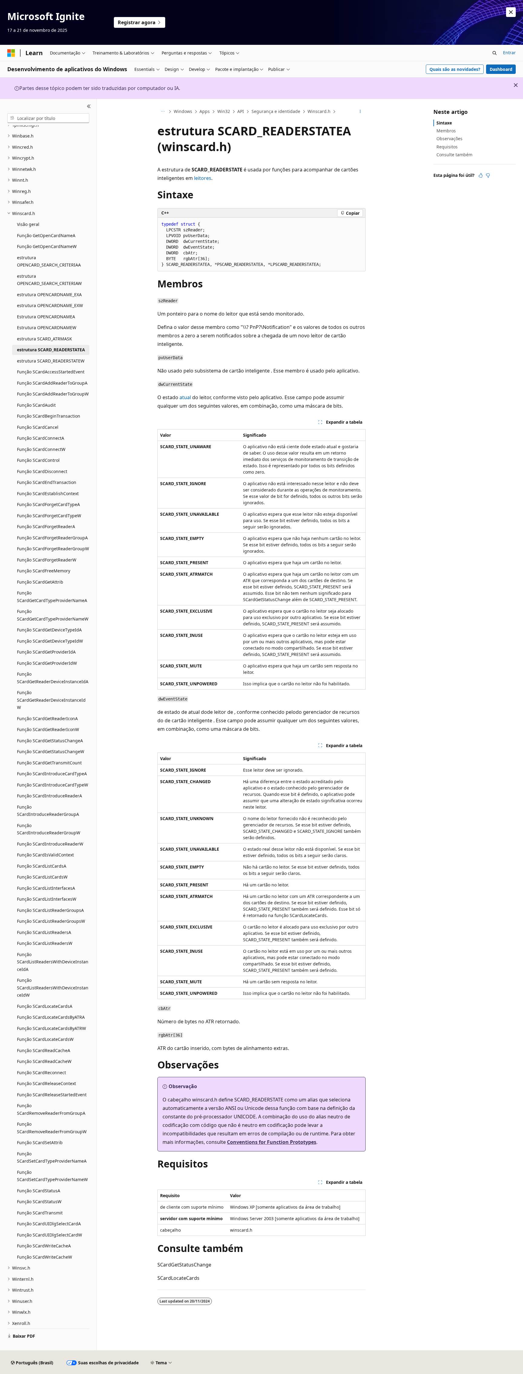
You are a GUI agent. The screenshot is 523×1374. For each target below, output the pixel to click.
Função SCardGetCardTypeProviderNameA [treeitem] (52, 596)
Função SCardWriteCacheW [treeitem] (44, 1257)
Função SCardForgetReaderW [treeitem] (46, 560)
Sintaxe (444, 123)
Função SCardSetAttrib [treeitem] (40, 1142)
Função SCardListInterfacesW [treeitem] (46, 899)
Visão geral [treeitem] (28, 224)
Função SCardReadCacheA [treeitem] (43, 1050)
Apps (204, 111)
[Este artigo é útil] (480, 175)
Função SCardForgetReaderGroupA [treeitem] (52, 538)
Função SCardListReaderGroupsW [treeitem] (51, 921)
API (240, 111)
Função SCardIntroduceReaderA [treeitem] (49, 796)
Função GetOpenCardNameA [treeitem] (46, 235)
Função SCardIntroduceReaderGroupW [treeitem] (48, 829)
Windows (183, 111)
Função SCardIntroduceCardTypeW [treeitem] (52, 785)
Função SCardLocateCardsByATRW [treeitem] (51, 1028)
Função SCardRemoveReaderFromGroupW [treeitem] (52, 1127)
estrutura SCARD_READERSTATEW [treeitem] (50, 361)
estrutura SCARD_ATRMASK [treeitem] (44, 339)
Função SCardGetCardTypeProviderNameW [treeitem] (52, 615)
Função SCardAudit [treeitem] (36, 405)
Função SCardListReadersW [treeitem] (44, 943)
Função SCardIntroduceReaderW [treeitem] (50, 844)
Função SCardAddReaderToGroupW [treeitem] (53, 394)
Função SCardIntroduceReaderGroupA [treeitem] (48, 810)
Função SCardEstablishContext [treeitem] (48, 493)
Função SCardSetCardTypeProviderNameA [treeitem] (52, 1157)
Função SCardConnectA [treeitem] (40, 438)
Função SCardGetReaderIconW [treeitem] (48, 729)
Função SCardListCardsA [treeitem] (41, 866)
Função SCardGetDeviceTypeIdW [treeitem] (50, 641)
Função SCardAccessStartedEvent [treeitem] (50, 372)
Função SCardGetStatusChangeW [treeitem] (50, 751)
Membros (446, 131)
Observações (449, 138)
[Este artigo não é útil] (488, 175)
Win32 (223, 111)
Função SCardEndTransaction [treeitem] (46, 482)
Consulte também (454, 154)
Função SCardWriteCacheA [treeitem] (44, 1246)
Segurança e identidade (276, 111)
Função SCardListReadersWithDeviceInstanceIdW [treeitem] (52, 987)
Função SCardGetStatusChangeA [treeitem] (50, 740)
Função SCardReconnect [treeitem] (41, 1072)
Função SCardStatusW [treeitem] (39, 1201)
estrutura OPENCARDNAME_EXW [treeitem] (50, 305)
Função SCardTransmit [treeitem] (40, 1213)
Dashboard (501, 69)
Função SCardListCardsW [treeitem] (42, 877)
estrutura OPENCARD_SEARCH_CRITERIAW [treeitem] (49, 279)
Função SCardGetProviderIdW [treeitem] (47, 663)
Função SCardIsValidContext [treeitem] (45, 855)
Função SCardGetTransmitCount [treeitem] (49, 763)
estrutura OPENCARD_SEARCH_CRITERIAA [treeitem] (49, 261)
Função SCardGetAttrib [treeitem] (40, 582)
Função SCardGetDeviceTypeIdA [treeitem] (49, 630)
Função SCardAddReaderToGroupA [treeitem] (52, 383)
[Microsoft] (11, 53)
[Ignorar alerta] (511, 12)
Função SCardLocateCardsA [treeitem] (44, 1006)
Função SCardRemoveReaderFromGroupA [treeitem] (51, 1109)
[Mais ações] (360, 112)
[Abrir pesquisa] (494, 53)
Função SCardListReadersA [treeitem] (44, 932)
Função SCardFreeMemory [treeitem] (43, 571)
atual (185, 397)
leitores (202, 178)
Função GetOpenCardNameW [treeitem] (47, 246)
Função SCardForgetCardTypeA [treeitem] (48, 504)
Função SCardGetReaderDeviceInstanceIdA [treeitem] (52, 677)
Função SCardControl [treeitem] (38, 460)
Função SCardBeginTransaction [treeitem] (48, 416)
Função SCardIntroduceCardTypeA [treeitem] (52, 773)
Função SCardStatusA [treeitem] (38, 1191)
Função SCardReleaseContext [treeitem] (46, 1083)
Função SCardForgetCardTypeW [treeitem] (49, 515)
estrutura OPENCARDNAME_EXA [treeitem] (49, 294)
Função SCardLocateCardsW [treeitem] (45, 1039)
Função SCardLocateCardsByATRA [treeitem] (51, 1017)
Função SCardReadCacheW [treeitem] (44, 1061)
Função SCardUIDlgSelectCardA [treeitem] (49, 1224)
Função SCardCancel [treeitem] (37, 427)
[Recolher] (89, 106)
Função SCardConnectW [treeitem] (41, 449)
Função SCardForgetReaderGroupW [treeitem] (53, 548)
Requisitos (447, 147)
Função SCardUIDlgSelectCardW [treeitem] (49, 1235)
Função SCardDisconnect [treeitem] (42, 471)
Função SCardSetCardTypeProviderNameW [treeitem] (52, 1176)
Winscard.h (319, 111)
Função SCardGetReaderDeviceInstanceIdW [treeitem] (51, 700)
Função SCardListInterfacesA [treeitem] (46, 888)
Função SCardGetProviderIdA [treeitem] (46, 652)
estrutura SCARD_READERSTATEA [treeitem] (51, 350)
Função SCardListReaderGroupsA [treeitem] (50, 910)
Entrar (509, 52)
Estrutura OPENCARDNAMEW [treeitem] (46, 327)
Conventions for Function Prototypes (271, 1142)
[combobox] (48, 118)
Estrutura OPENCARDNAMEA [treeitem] (46, 316)
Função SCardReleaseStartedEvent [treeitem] (52, 1095)
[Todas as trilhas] (162, 112)
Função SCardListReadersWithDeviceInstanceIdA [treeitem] (52, 962)
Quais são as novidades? (454, 69)
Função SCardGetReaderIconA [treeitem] (47, 718)
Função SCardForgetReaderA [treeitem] (46, 526)
